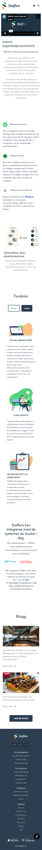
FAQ (21, 830)
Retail (21, 799)
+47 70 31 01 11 (21, 815)
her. (27, 579)
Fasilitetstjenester (21, 795)
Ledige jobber (21, 760)
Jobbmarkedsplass (21, 772)
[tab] (14, 308)
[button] (33, 6)
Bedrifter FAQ (21, 783)
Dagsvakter (21, 779)
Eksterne (29, 196)
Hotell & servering (21, 792)
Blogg (21, 826)
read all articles (21, 718)
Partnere (21, 819)
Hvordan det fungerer (21, 756)
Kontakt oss (21, 811)
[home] (15, 5)
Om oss (21, 808)
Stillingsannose (21, 776)
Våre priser (21, 822)
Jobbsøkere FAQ (21, 763)
